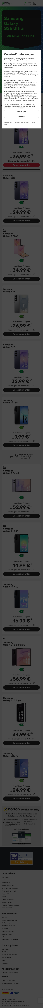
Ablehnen (21, 116)
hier (30, 106)
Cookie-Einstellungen (19, 54)
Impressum (8, 123)
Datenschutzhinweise (21, 123)
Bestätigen (21, 111)
